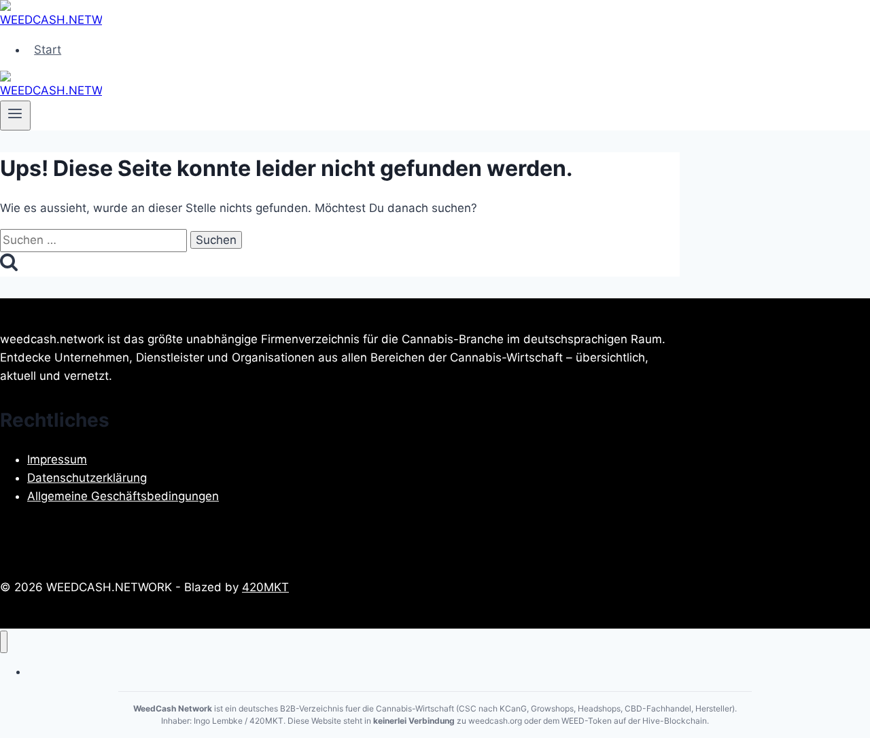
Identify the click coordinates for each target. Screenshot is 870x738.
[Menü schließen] (3, 642)
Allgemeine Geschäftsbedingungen (123, 496)
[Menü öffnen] (15, 115)
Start (47, 49)
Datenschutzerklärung (87, 478)
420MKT (265, 587)
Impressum (57, 459)
